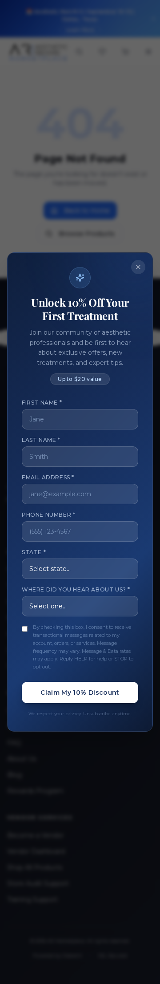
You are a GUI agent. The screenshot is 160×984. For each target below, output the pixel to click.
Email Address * (48, 477)
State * (34, 552)
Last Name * (41, 440)
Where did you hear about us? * (76, 589)
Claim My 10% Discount (79, 692)
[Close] (138, 267)
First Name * (42, 402)
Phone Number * (48, 514)
